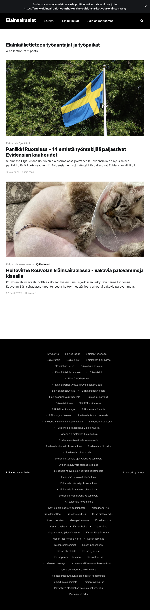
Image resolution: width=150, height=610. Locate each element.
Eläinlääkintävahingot (64, 409)
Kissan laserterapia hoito (67, 538)
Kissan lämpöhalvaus (98, 532)
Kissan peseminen (92, 544)
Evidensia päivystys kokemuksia (78, 483)
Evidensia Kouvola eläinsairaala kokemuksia (78, 470)
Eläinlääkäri (95, 372)
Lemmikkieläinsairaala (65, 581)
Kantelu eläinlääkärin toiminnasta (66, 507)
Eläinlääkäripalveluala (93, 390)
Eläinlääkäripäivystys (63, 390)
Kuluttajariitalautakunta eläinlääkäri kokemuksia (78, 575)
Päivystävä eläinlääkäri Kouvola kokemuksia (78, 587)
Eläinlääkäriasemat (100, 21)
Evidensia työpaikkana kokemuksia (78, 495)
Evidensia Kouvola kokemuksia (78, 477)
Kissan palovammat (65, 544)
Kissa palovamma (79, 520)
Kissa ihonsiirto (100, 507)
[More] (121, 21)
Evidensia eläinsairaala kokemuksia (78, 440)
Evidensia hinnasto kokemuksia (64, 446)
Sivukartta (53, 353)
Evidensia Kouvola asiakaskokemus (78, 464)
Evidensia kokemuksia (78, 452)
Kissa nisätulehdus (102, 514)
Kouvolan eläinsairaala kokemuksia (91, 563)
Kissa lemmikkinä (76, 514)
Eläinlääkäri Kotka (64, 366)
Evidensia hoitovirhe (99, 446)
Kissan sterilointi (66, 551)
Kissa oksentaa (54, 520)
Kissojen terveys (56, 563)
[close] (146, 6)
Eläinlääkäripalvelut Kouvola (64, 396)
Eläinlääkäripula (64, 403)
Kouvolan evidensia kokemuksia (78, 569)
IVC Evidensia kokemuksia (78, 501)
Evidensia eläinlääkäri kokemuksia (78, 433)
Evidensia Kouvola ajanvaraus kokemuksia (78, 458)
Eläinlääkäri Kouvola (91, 366)
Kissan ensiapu (58, 526)
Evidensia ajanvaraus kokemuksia (64, 421)
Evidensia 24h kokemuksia (93, 415)
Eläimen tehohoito (96, 353)
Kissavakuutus (95, 557)
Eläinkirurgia (53, 359)
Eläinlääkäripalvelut (97, 396)
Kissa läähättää (52, 514)
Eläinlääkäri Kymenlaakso (69, 372)
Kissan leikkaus (95, 538)
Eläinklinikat (70, 21)
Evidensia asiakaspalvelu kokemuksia (79, 427)
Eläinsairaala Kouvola (93, 409)
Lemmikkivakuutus (93, 581)
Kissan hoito (80, 526)
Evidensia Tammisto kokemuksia (78, 489)
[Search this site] (142, 21)
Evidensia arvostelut (100, 421)
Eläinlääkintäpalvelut (90, 403)
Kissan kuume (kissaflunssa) (64, 532)
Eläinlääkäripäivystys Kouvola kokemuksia (78, 384)
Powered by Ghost (133, 472)
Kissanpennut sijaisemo (67, 557)
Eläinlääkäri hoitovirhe (98, 359)
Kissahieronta (103, 520)
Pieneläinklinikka (78, 594)
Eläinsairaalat (21, 20)
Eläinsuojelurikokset (60, 415)
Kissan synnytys (91, 551)
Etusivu (49, 21)
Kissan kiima (100, 526)
